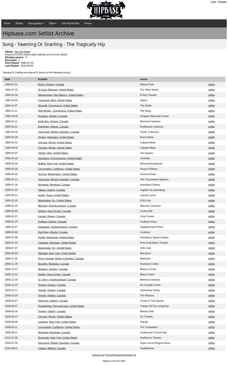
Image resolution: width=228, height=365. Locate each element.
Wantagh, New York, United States (57, 253)
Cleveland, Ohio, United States (55, 100)
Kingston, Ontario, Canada (52, 116)
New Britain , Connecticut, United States (60, 111)
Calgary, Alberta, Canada (52, 348)
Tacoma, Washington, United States (57, 174)
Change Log (98, 355)
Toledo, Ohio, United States (53, 153)
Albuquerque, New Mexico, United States (60, 95)
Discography (35, 23)
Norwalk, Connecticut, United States (58, 105)
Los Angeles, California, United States (59, 169)
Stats (52, 23)
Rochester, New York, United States (57, 337)
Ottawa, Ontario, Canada (51, 190)
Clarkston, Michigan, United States (57, 242)
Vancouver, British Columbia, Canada (58, 132)
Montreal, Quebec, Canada (53, 269)
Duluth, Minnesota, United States (56, 237)
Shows (19, 23)
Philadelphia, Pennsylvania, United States (61, 306)
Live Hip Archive (70, 23)
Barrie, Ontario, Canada (51, 84)
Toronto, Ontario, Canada (52, 285)
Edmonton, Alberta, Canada (53, 126)
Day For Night (22, 51)
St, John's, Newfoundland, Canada (57, 279)
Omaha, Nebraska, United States (56, 137)
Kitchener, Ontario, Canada (53, 301)
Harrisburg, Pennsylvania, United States (60, 158)
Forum (88, 23)
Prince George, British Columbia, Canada (61, 258)
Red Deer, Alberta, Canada (53, 232)
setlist (211, 84)
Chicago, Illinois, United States (55, 142)
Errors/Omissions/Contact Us (121, 355)
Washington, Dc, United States (55, 200)
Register (222, 1)
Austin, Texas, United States (53, 195)
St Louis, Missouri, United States (56, 89)
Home (7, 23)
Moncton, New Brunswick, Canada (57, 206)
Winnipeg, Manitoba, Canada (54, 184)
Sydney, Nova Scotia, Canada (54, 211)
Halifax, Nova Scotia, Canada (54, 274)
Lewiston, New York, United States (57, 322)
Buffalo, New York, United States (56, 163)
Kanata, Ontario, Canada (51, 216)
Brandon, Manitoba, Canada (53, 264)
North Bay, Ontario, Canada (53, 121)
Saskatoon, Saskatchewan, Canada (57, 227)
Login (213, 1)
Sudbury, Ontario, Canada (52, 221)
